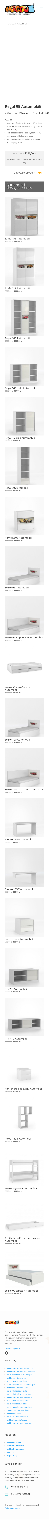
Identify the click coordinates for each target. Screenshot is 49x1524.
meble (14, 1442)
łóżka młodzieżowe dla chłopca (19, 1375)
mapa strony (12, 1455)
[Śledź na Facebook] (6, 1353)
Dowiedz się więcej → (14, 1348)
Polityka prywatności (12, 1508)
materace (10, 1452)
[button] (40, 35)
